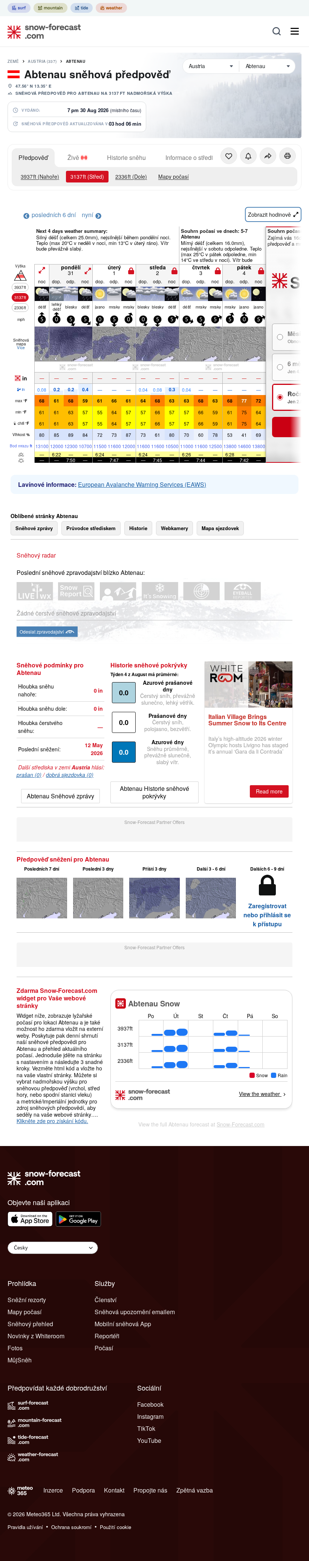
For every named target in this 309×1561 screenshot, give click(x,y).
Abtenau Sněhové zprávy (60, 796)
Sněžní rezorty (27, 1299)
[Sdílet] (268, 155)
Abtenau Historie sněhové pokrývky (154, 792)
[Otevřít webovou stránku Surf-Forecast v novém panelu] (19, 8)
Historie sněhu (126, 157)
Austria (42, 61)
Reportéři (107, 1335)
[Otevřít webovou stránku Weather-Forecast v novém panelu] (111, 8)
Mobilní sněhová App (123, 1323)
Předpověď (33, 157)
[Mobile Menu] (294, 31)
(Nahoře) (40, 176)
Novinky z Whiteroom (36, 1335)
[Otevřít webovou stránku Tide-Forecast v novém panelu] (81, 8)
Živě (73, 157)
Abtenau (76, 61)
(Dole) (131, 176)
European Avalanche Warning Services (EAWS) (142, 484)
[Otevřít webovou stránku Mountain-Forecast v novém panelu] (50, 8)
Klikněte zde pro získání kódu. (52, 1121)
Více (21, 347)
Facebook (150, 1404)
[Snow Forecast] (42, 31)
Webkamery (174, 528)
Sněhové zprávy (34, 528)
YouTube (149, 1440)
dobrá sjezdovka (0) (69, 774)
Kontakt (114, 1490)
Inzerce (53, 1490)
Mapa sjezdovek (220, 528)
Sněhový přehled (30, 1323)
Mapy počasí (173, 176)
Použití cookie (115, 1527)
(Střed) (87, 176)
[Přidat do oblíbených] (228, 155)
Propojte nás (150, 1490)
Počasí (104, 1348)
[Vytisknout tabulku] (287, 155)
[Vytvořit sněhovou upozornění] (248, 155)
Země (13, 61)
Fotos (15, 1348)
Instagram (150, 1416)
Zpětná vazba (194, 1490)
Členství (105, 1299)
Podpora (83, 1490)
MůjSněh (20, 1360)
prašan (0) (29, 774)
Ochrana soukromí (71, 1527)
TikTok (146, 1428)
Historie (138, 528)
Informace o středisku (193, 157)
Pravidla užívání (25, 1527)
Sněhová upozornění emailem (135, 1311)
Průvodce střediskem (91, 528)
